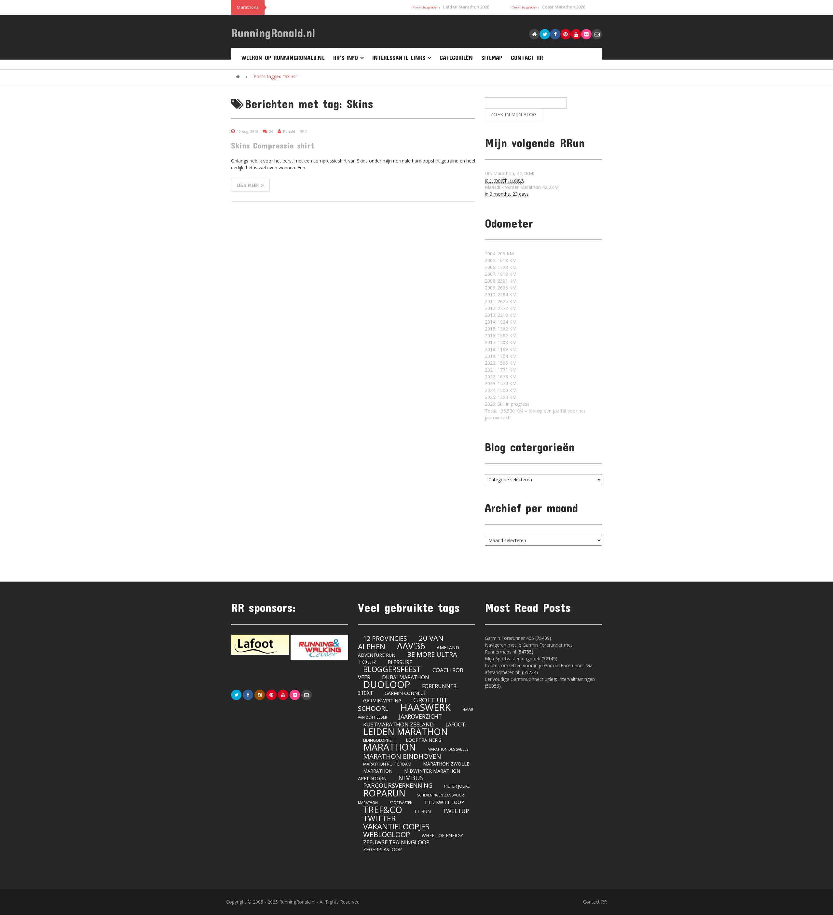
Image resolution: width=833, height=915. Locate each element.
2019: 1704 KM (500, 356)
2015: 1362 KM (500, 329)
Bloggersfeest (392, 669)
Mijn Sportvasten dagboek (513, 658)
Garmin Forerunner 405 (509, 638)
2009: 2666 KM (500, 288)
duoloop (386, 684)
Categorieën (456, 57)
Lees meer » (250, 185)
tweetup (456, 811)
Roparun (384, 793)
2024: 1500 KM (500, 390)
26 (271, 131)
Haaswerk (425, 707)
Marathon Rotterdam (387, 764)
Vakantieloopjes (396, 826)
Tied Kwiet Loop (444, 802)
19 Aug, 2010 (247, 131)
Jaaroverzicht (420, 716)
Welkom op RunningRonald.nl (283, 57)
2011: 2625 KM (500, 301)
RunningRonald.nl (273, 32)
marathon (389, 747)
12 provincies (385, 638)
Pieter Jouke (457, 786)
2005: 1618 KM (500, 260)
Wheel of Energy (442, 835)
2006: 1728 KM (500, 267)
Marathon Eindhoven (402, 756)
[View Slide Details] (260, 645)
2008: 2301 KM (500, 281)
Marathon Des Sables (448, 749)
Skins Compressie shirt (272, 145)
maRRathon (377, 771)
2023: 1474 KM (500, 383)
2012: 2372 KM (500, 308)
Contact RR (527, 57)
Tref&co (382, 810)
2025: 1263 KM (500, 397)
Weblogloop (386, 834)
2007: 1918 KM (500, 274)
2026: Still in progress (507, 404)
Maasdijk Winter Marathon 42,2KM (521, 187)
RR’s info (345, 57)
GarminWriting (382, 700)
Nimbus (411, 777)
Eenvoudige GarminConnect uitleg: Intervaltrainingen (540, 679)
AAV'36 (411, 646)
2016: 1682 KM (500, 335)
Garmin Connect (405, 693)
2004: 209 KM (499, 253)
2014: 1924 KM (500, 322)
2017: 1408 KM (500, 342)
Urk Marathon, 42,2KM (509, 173)
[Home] (238, 76)
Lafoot (455, 724)
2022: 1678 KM (500, 376)
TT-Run (422, 811)
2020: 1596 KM (500, 363)
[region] (289, 647)
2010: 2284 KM (500, 294)
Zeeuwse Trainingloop (396, 842)
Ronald (289, 131)
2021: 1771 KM (500, 370)
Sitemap (491, 57)
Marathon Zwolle (446, 764)
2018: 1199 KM (500, 349)
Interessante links (398, 57)
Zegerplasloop (382, 849)
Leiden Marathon (405, 731)
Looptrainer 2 (424, 740)
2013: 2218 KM (500, 315)
